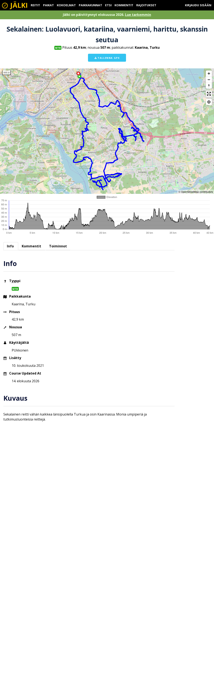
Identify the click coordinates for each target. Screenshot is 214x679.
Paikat (48, 5)
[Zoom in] (209, 73)
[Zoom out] (209, 80)
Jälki (18, 5)
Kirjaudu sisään (198, 5)
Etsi (108, 5)
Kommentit (124, 5)
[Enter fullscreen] (209, 94)
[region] (107, 131)
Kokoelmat (66, 5)
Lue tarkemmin (138, 14)
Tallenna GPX (108, 57)
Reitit (35, 5)
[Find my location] (209, 102)
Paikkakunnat (90, 5)
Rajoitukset (146, 5)
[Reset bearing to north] (209, 86)
